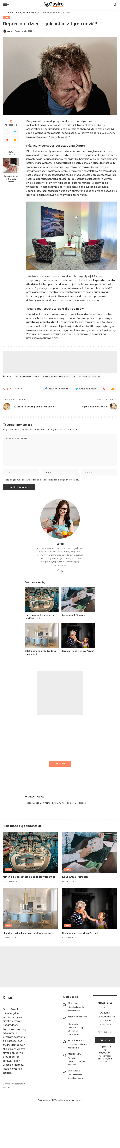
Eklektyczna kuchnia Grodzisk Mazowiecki (27, 933)
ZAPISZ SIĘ (105, 1040)
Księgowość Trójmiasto (73, 615)
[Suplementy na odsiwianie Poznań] (11, 165)
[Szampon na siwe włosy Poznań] (78, 635)
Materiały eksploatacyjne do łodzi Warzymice (29, 876)
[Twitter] (15, 131)
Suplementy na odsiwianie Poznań (11, 179)
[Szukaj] (114, 4)
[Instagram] (62, 570)
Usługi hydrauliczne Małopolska (77, 1046)
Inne (6, 17)
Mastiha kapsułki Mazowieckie (76, 1009)
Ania (9, 31)
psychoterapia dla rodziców (87, 376)
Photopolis (73, 1003)
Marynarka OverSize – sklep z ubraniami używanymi (76, 1029)
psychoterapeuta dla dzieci (57, 376)
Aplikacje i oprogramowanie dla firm (76, 1061)
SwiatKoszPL (74, 1070)
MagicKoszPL (74, 1053)
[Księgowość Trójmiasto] (78, 599)
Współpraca (18, 1083)
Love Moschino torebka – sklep (75, 1076)
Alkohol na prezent (77, 1016)
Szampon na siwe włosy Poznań (77, 651)
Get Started (60, 764)
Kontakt (7, 1087)
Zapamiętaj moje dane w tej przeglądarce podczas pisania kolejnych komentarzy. (43, 480)
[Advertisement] (60, 362)
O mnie (6, 1083)
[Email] (15, 139)
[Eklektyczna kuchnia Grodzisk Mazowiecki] (42, 635)
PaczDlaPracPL (75, 1040)
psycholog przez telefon (28, 376)
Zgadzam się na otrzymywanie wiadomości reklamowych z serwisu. (105, 1054)
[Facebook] (6, 131)
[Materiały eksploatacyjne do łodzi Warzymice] (42, 599)
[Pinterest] (6, 139)
